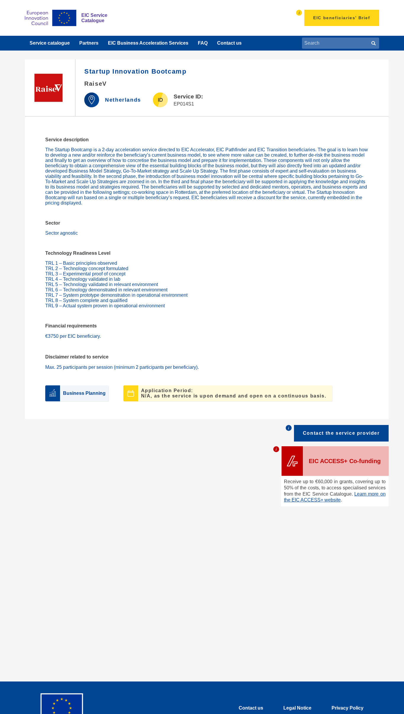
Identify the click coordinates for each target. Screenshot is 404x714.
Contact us (229, 43)
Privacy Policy (347, 707)
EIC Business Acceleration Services (148, 43)
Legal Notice (297, 707)
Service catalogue (50, 43)
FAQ (203, 43)
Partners (88, 43)
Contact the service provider (341, 433)
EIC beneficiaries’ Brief (341, 17)
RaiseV (95, 83)
